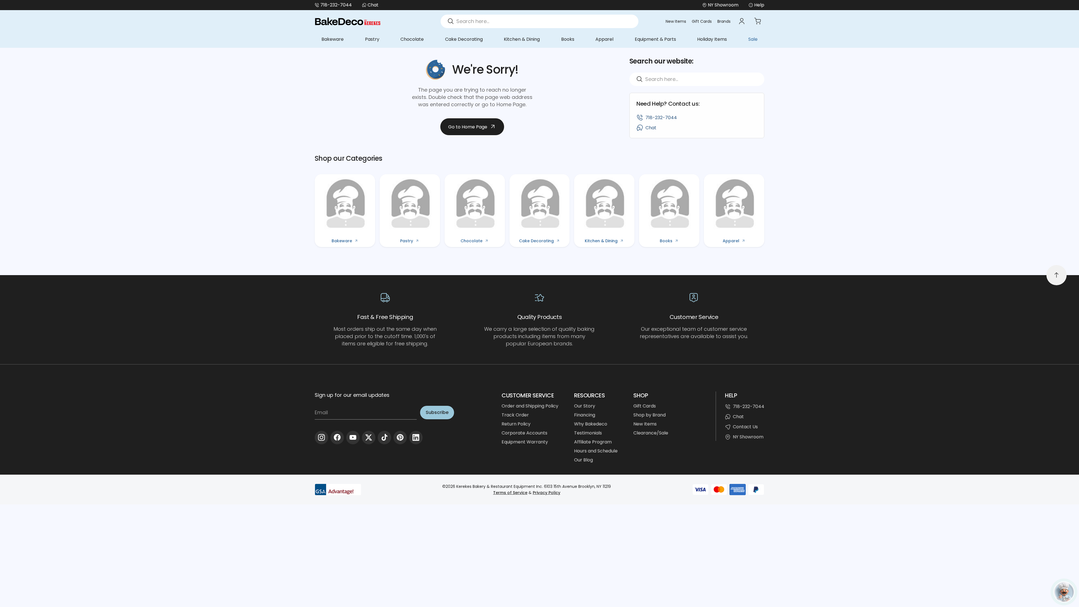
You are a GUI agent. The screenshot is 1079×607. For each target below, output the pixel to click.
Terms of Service (510, 492)
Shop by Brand (649, 415)
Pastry (372, 39)
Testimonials (588, 433)
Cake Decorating (464, 39)
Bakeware (332, 39)
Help (759, 5)
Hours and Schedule (596, 451)
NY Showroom (748, 437)
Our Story (584, 406)
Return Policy (516, 424)
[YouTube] (353, 437)
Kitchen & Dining (522, 39)
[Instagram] (321, 437)
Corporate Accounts (524, 433)
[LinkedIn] (416, 437)
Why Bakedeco (590, 424)
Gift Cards (702, 21)
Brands (724, 21)
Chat (373, 5)
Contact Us (745, 426)
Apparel (604, 39)
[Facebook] (337, 437)
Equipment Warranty (525, 442)
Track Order (515, 415)
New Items (676, 21)
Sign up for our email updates (352, 394)
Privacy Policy (546, 492)
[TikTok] (384, 437)
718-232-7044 (336, 5)
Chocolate (412, 39)
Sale (753, 39)
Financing (584, 415)
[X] (368, 437)
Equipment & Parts (655, 39)
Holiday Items (712, 39)
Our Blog (583, 460)
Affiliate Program (593, 442)
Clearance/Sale (650, 433)
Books (567, 39)
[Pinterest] (400, 437)
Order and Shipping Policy (530, 406)
